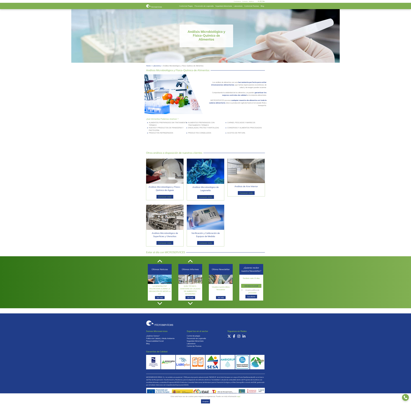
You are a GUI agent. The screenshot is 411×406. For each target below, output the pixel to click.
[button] (159, 263)
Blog (148, 343)
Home (148, 66)
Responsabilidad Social (155, 341)
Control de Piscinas (194, 346)
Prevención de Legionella (196, 338)
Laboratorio (191, 343)
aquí (238, 396)
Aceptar (205, 401)
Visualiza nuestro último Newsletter (221, 288)
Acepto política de (252, 291)
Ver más (160, 297)
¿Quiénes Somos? (153, 336)
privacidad (252, 293)
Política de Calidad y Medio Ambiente (160, 338)
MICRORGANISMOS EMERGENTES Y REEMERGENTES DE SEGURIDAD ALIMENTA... (190, 288)
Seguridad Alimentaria (195, 341)
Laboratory (157, 66)
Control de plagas (193, 336)
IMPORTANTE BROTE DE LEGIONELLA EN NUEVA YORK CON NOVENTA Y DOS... (160, 289)
